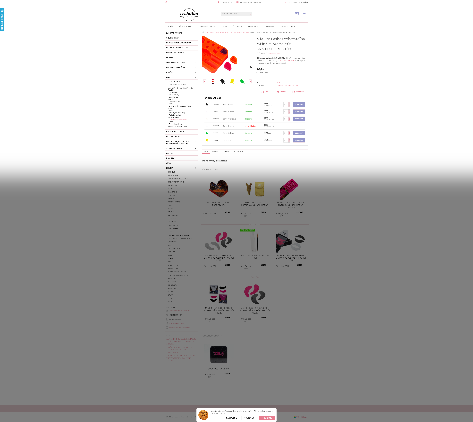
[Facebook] (166, 2)
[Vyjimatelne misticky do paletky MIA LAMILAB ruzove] (206, 126)
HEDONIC (171, 195)
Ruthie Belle (173, 288)
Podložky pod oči (175, 115)
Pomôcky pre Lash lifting (287, 86)
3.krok (171, 110)
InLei (170, 205)
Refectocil (172, 278)
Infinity (171, 198)
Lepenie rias (173, 97)
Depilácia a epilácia (175, 67)
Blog (225, 26)
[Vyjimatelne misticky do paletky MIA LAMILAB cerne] (206, 104)
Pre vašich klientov (176, 124)
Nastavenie (231, 418)
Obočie (169, 72)
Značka (215, 151)
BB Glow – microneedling (178, 48)
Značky (169, 168)
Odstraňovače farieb (177, 85)
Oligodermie (173, 265)
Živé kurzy (237, 26)
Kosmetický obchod (176, 323)
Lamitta (171, 232)
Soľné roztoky (174, 95)
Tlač (266, 92)
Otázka (283, 92)
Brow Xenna (173, 175)
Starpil (171, 292)
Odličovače (173, 93)
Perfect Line (173, 268)
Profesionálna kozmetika (178, 43)
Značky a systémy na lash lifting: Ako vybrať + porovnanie (179, 349)
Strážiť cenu (300, 92)
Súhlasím (268, 418)
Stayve (171, 295)
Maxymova (172, 242)
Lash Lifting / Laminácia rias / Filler (180, 89)
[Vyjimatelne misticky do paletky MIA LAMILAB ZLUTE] (206, 140)
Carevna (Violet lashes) (178, 179)
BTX (170, 108)
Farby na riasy (174, 81)
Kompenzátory (174, 117)
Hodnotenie (239, 151)
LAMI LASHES (173, 225)
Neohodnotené (274, 54)
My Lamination (174, 248)
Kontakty (270, 26)
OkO (169, 262)
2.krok (171, 104)
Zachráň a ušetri (174, 33)
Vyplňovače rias (175, 102)
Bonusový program (208, 26)
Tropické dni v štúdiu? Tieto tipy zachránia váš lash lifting (180, 358)
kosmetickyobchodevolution (179, 327)
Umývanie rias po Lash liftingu (180, 106)
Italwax (171, 212)
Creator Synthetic (176, 182)
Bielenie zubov (173, 137)
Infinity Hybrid (174, 202)
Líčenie (169, 58)
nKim (170, 255)
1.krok (171, 99)
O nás (170, 26)
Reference (172, 282)
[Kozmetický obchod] (189, 15)
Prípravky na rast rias (177, 127)
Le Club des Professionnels (180, 238)
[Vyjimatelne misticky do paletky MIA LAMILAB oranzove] (206, 119)
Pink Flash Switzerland (178, 275)
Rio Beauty (172, 285)
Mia (169, 245)
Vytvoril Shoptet (302, 417)
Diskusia (226, 151)
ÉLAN (170, 189)
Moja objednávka (287, 26)
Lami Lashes (173, 228)
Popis (206, 151)
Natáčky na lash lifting (177, 113)
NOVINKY (170, 158)
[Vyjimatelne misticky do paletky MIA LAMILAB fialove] (206, 111)
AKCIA (168, 163)
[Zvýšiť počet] (289, 103)
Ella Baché (172, 192)
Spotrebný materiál (176, 63)
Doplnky (170, 153)
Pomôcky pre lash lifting (178, 119)
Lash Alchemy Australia (178, 235)
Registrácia (303, 2)
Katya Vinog (173, 215)
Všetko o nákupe (186, 26)
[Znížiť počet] (289, 105)
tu (224, 413)
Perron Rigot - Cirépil (177, 272)
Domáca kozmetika (175, 53)
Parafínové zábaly (175, 132)
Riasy (169, 77)
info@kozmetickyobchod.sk (179, 311)
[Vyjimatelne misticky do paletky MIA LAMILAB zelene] (206, 133)
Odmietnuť (249, 418)
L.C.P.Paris (172, 222)
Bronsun (171, 172)
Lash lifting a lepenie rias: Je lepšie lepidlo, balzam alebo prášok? (181, 341)
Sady (171, 122)
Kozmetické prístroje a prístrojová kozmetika (177, 142)
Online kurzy (254, 26)
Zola (170, 302)
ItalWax (171, 208)
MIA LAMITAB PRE (286, 60)
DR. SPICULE (172, 185)
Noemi (170, 258)
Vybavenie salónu (174, 148)
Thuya (170, 298)
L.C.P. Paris (172, 218)
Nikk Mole (172, 252)
